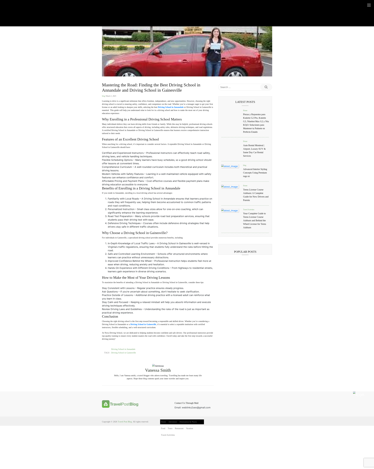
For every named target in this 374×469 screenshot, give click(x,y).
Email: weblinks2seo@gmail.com (193, 407)
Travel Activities (248, 210)
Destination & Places (188, 422)
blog (103, 96)
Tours (170, 428)
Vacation (189, 428)
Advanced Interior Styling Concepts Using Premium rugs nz (255, 172)
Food (163, 428)
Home (245, 110)
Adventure (172, 422)
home (163, 422)
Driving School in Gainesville (123, 353)
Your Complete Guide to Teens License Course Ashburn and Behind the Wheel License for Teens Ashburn (254, 220)
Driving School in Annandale (123, 349)
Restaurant (179, 428)
